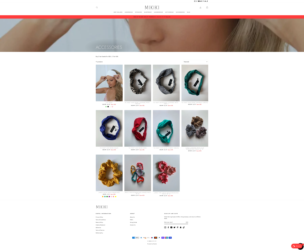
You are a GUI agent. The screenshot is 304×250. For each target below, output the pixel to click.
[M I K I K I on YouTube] (171, 227)
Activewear (169, 12)
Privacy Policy (99, 217)
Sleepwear (148, 12)
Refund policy (99, 233)
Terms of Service (100, 230)
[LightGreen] (106, 106)
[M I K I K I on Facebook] (168, 227)
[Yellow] (115, 196)
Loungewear (158, 12)
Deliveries (98, 227)
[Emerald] (105, 196)
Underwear (129, 12)
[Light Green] (107, 196)
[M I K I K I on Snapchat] (181, 227)
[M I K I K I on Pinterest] (178, 227)
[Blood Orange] (103, 196)
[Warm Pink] (113, 196)
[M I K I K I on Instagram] (165, 227)
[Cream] (110, 106)
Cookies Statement (100, 225)
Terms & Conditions (101, 219)
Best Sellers (118, 12)
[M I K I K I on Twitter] (174, 227)
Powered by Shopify (152, 244)
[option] (152, 17)
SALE (188, 12)
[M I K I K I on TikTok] (184, 227)
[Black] (108, 106)
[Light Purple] (109, 196)
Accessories (180, 12)
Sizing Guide (133, 222)
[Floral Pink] (111, 196)
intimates (138, 12)
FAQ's (131, 219)
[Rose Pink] (112, 106)
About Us (132, 217)
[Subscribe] (187, 222)
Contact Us (133, 225)
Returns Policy (99, 222)
